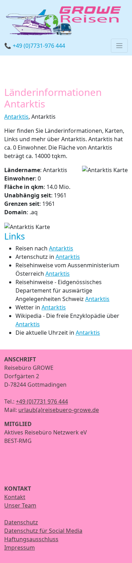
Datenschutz (21, 522)
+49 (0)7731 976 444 (42, 401)
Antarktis (16, 116)
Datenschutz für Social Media (43, 531)
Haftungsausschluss (31, 539)
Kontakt (14, 497)
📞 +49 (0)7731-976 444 (34, 46)
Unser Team (20, 505)
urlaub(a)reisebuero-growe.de (58, 410)
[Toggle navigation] (119, 46)
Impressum (19, 547)
